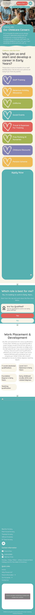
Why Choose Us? (7, 572)
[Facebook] (3, 543)
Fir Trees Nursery (7, 539)
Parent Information (8, 575)
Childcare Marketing (17, 613)
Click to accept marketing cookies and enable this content (17, 596)
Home (4, 569)
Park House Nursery (8, 531)
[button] (30, 3)
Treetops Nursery (7, 534)
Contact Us (5, 580)
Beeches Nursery (7, 529)
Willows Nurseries (7, 537)
